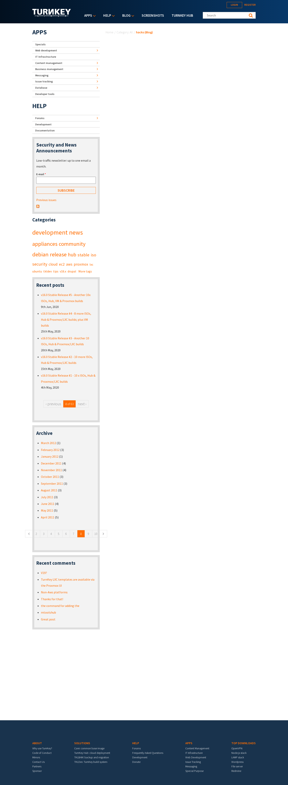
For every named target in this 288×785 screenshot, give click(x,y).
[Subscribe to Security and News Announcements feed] (37, 206)
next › (82, 403)
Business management (49, 69)
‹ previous (53, 403)
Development (43, 124)
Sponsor (37, 771)
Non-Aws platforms (54, 592)
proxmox (81, 264)
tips (55, 271)
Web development (46, 50)
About (37, 743)
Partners (36, 766)
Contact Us (38, 762)
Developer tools (44, 94)
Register (250, 4)
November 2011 (51, 470)
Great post (48, 619)
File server (237, 766)
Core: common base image (89, 748)
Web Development (195, 757)
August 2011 (49, 490)
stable (83, 255)
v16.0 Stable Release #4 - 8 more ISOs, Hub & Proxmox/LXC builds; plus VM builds (66, 319)
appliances (44, 243)
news (76, 232)
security (39, 264)
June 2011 (47, 504)
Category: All (125, 32)
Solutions (82, 743)
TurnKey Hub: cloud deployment (92, 753)
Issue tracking (44, 81)
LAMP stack (237, 757)
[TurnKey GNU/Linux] (51, 15)
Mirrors (36, 757)
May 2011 (47, 510)
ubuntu (37, 271)
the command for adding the (60, 606)
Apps (87, 15)
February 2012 (50, 450)
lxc (91, 264)
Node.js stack (238, 753)
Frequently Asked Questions (147, 753)
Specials (40, 44)
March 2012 (48, 443)
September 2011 (52, 483)
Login (234, 4)
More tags (85, 271)
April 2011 (47, 517)
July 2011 (47, 497)
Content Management (197, 748)
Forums (39, 118)
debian (40, 254)
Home (109, 32)
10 (95, 534)
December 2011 (51, 463)
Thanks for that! (52, 599)
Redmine (236, 771)
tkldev (47, 271)
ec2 (62, 264)
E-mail (41, 174)
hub (72, 254)
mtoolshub (48, 612)
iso (93, 255)
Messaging (41, 75)
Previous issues (46, 200)
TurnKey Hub (182, 15)
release (58, 254)
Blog (125, 15)
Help (106, 15)
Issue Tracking (193, 762)
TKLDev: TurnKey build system (90, 762)
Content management (48, 63)
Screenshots (153, 15)
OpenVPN (236, 748)
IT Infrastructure (45, 56)
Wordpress (237, 762)
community (72, 243)
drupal (72, 271)
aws (69, 264)
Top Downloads (243, 743)
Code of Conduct (42, 753)
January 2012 (49, 456)
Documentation (45, 130)
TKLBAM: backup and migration (91, 757)
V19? (44, 573)
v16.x (63, 271)
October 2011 (50, 477)
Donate (136, 762)
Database (41, 87)
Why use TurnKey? (42, 748)
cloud (53, 264)
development (50, 232)
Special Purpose (194, 771)
